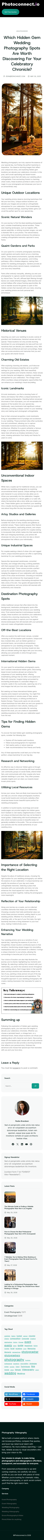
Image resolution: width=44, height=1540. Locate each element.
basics (13, 1336)
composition (15, 1338)
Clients (6, 1338)
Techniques (25, 1367)
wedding (10, 1373)
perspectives (16, 1352)
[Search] (35, 1086)
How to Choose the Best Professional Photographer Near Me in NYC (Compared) (19, 1233)
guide (20, 1345)
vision (37, 1370)
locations (19, 1348)
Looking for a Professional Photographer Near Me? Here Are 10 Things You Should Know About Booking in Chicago (21, 1286)
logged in (17, 1068)
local (12, 1348)
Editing (15, 1342)
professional (8, 1363)
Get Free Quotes (11, 12)
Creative (33, 1338)
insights (6, 1348)
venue (12, 1370)
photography (14, 1360)
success (12, 1367)
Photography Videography (14, 1432)
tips (33, 1366)
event (27, 1341)
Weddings (21, 1373)
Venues (18, 1370)
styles (6, 1367)
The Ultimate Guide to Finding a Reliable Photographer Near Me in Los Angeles (18, 1207)
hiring (35, 1346)
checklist (32, 1336)
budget (19, 1336)
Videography (28, 1369)
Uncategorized (22, 31)
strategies (33, 1363)
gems (14, 1346)
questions (16, 1363)
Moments (7, 1352)
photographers (12, 1355)
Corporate (25, 1338)
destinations (8, 1342)
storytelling (24, 1363)
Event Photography (12, 1312)
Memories (32, 1348)
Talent (18, 1367)
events (8, 1345)
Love (24, 1348)
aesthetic (7, 1336)
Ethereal (21, 1342)
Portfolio (27, 1360)
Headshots (28, 1346)
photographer (30, 1351)
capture (25, 1336)
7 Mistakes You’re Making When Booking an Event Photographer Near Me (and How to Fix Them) (20, 1259)
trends (6, 1370)
